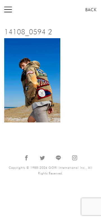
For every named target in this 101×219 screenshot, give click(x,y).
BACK (91, 9)
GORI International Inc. (50, 10)
